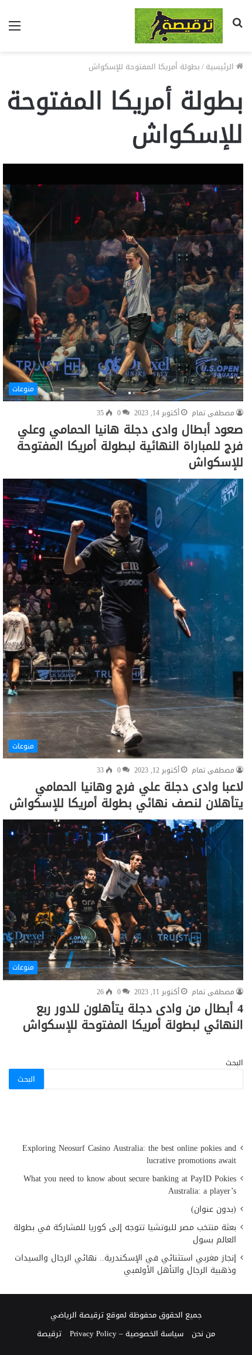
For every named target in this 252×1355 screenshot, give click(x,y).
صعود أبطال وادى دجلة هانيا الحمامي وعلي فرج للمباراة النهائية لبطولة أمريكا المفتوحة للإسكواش (130, 445)
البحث (234, 1062)
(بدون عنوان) (213, 1209)
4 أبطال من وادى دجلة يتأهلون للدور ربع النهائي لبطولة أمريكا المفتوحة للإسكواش (133, 1016)
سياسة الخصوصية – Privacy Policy (126, 1333)
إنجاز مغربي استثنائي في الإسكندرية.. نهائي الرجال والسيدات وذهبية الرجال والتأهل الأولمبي (125, 1264)
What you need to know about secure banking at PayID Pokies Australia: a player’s (129, 1184)
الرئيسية (221, 66)
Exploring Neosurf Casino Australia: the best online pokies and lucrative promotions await (129, 1154)
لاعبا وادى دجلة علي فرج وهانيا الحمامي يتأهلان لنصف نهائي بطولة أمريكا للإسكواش (126, 794)
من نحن (203, 1333)
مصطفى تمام (213, 412)
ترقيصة (49, 1333)
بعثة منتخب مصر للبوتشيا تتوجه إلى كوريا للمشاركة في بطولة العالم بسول (124, 1233)
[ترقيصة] (179, 25)
